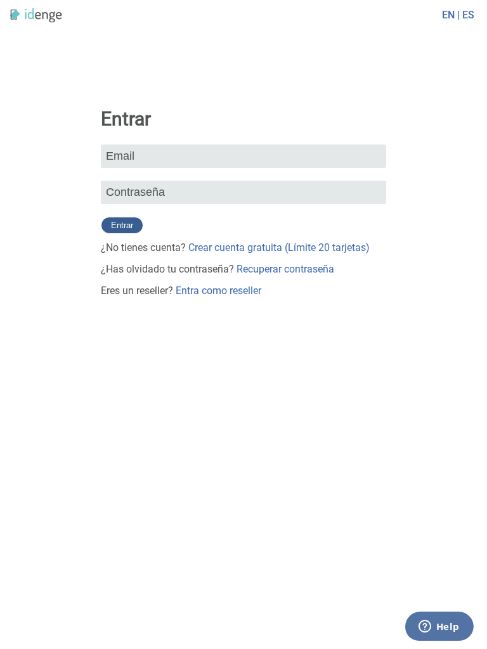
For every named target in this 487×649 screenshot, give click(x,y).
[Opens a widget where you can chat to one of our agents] (439, 627)
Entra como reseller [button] (218, 291)
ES (468, 15)
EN (448, 15)
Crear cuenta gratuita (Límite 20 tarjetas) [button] (279, 247)
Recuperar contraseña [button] (285, 269)
